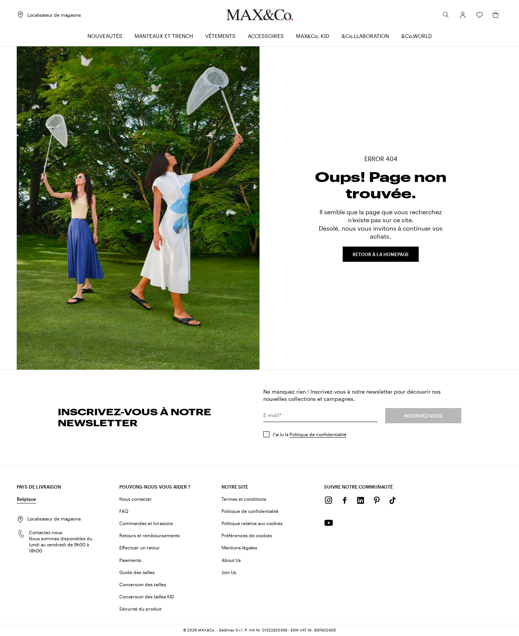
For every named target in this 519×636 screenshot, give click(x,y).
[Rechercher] (446, 15)
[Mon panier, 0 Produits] (495, 15)
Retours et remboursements (149, 535)
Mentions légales (239, 547)
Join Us (229, 572)
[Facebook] (344, 500)
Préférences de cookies (247, 535)
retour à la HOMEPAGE (381, 254)
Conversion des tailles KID (146, 596)
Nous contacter (135, 499)
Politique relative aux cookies (252, 523)
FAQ (123, 511)
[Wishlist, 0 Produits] (479, 15)
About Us (231, 560)
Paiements (130, 560)
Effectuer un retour (139, 547)
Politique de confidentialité (318, 434)
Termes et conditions (244, 499)
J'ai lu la (309, 434)
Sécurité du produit (140, 608)
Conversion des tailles (142, 584)
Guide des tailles (137, 572)
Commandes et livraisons (146, 523)
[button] (463, 15)
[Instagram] (328, 500)
